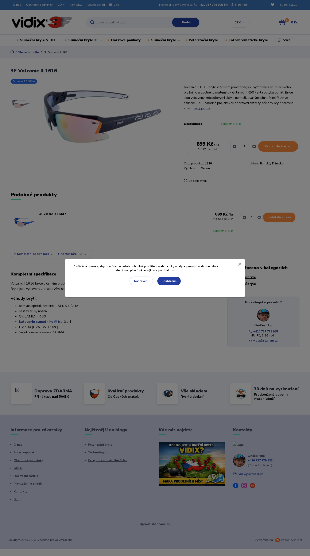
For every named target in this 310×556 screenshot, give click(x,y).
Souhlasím (169, 281)
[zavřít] (240, 263)
